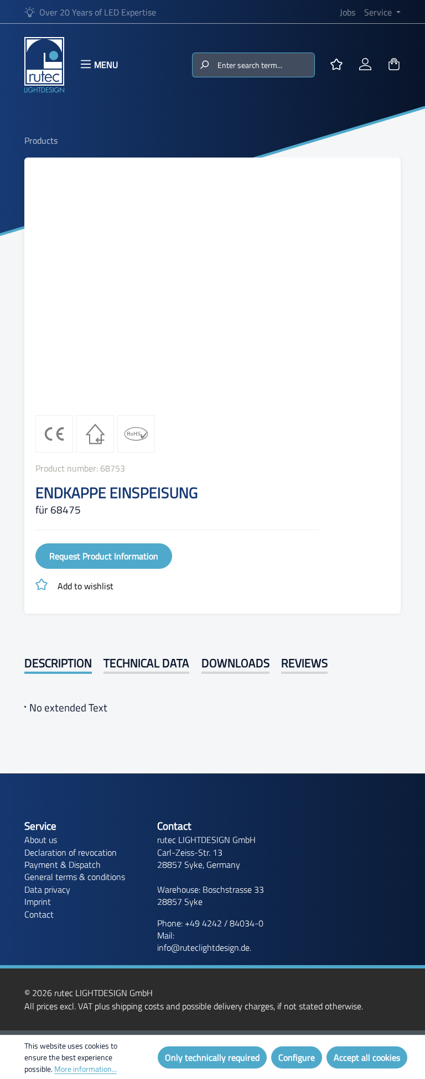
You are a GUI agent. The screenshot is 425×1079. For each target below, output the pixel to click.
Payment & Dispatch (62, 864)
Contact (39, 914)
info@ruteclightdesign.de (203, 947)
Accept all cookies (367, 1057)
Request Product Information (103, 556)
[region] (212, 287)
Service (40, 826)
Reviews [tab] (304, 663)
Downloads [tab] (235, 663)
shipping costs (138, 1006)
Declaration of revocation (70, 852)
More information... (85, 1069)
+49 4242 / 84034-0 (224, 923)
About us (40, 839)
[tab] (58, 664)
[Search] (204, 65)
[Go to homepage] (44, 64)
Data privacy (47, 889)
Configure (296, 1057)
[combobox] (265, 65)
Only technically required (212, 1057)
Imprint (37, 901)
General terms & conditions (74, 876)
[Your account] (365, 65)
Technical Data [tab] (146, 663)
